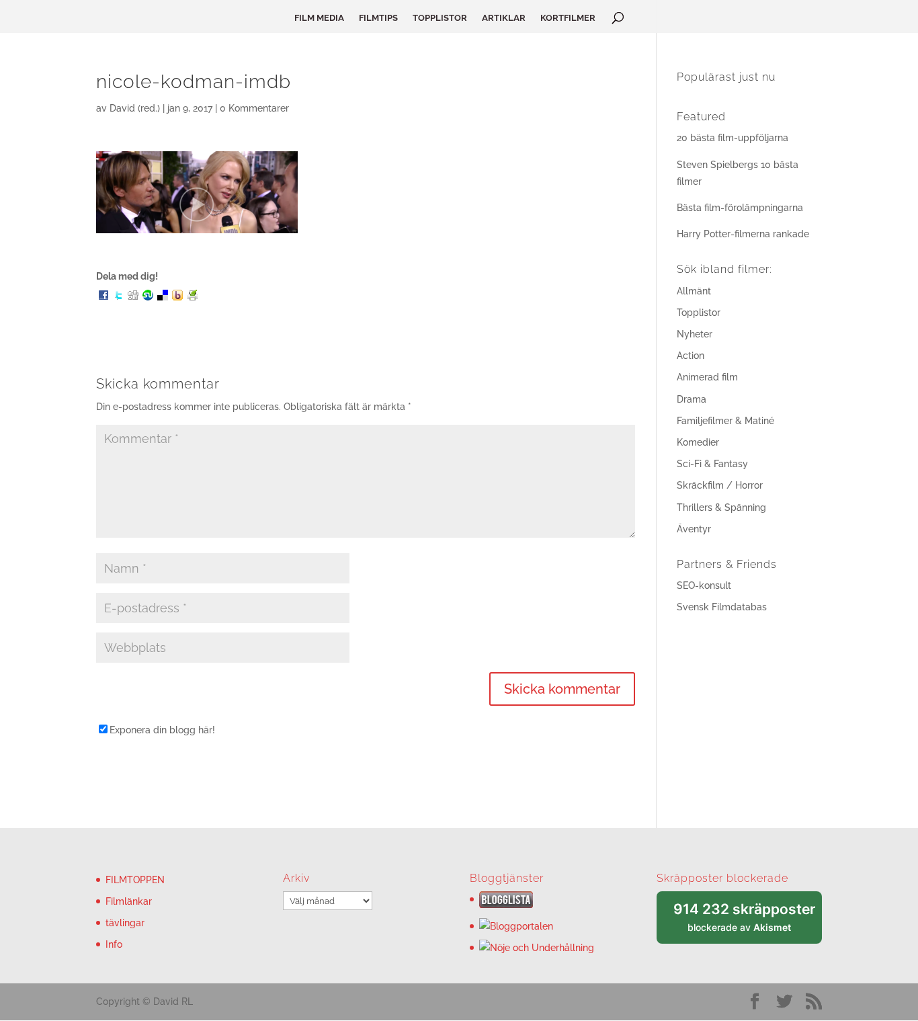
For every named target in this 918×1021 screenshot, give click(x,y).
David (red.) (135, 108)
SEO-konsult (704, 585)
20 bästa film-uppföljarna (732, 137)
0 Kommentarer (254, 108)
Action (690, 355)
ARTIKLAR (504, 18)
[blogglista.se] (506, 904)
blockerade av (747, 922)
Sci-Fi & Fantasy (712, 463)
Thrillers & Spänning (721, 507)
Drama (691, 399)
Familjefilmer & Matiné (725, 420)
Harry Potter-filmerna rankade (743, 234)
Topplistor (698, 312)
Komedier (698, 442)
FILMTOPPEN (135, 879)
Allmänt (694, 291)
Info (114, 944)
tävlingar (125, 922)
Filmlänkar (129, 901)
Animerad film (707, 377)
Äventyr (694, 529)
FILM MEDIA (319, 18)
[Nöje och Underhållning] (536, 947)
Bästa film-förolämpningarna (740, 207)
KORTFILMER (567, 18)
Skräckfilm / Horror (720, 485)
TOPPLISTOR (440, 18)
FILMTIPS (378, 18)
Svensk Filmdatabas (722, 607)
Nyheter (694, 334)
